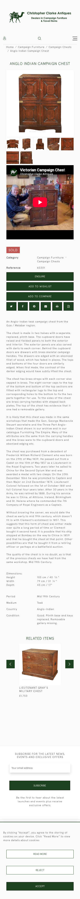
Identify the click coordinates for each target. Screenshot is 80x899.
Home (10, 47)
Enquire (40, 276)
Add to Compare (40, 296)
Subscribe (39, 785)
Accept (40, 886)
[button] (39, 38)
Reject (40, 870)
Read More (40, 854)
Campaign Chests (60, 47)
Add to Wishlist (40, 286)
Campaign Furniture (31, 47)
